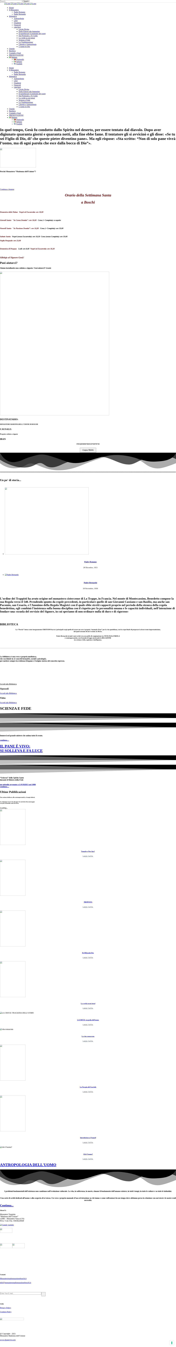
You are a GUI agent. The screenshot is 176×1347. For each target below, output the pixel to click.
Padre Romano (90, 562)
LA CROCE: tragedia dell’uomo (88, 1020)
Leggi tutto (88, 856)
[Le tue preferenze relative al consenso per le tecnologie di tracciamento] (172, 1343)
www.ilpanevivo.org (8, 1340)
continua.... (4, 740)
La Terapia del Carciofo (88, 1087)
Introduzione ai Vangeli (88, 1138)
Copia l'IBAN (88, 450)
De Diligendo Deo (88, 953)
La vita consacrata (88, 1036)
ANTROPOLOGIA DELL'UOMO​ (28, 1165)
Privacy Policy (5, 1308)
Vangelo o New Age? (88, 851)
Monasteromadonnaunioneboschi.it (13, 1279)
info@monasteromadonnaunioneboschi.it (15, 1283)
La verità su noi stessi (88, 1003)
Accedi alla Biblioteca (8, 675)
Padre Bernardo (90, 583)
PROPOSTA (88, 902)
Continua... (7, 1205)
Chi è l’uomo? (88, 1154)
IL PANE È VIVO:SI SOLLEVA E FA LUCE (21, 748)
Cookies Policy (5, 1312)
